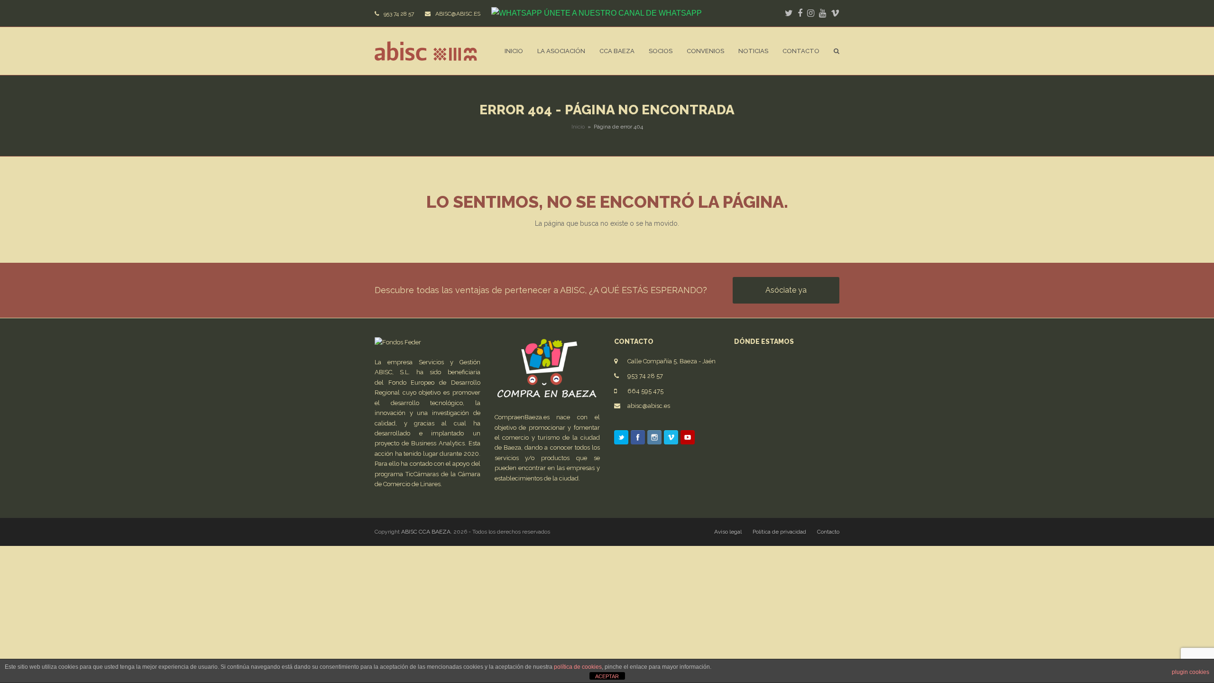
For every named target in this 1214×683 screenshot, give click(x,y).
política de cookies (578, 667)
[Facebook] (638, 439)
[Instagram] (654, 439)
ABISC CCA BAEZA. (426, 531)
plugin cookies (1190, 672)
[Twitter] (621, 439)
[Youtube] (688, 439)
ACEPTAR (607, 676)
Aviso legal (728, 531)
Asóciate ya (786, 290)
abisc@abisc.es (648, 405)
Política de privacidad (779, 531)
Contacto (828, 531)
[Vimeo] (671, 439)
